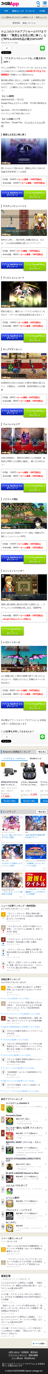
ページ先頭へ (40, 1343)
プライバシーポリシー (17, 1355)
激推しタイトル (29, 22)
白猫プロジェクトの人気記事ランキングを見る (18, 1081)
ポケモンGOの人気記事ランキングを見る (17, 1055)
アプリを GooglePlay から (34, 194)
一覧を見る (41, 751)
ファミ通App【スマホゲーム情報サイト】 (17, 17)
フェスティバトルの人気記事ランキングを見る (18, 1068)
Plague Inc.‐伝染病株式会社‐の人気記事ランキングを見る (21, 1027)
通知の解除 (33, 1355)
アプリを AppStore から (12, 193)
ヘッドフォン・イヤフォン (14, 758)
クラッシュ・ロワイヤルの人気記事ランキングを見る (21, 1091)
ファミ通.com (17, 1358)
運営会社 (34, 1352)
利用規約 (25, 1352)
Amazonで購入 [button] (10, 800)
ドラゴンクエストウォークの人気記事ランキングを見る (21, 1014)
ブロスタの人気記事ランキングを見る (15, 1039)
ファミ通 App (10, 4)
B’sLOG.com (30, 1358)
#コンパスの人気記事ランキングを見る (16, 998)
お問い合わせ (14, 1352)
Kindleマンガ (35, 758)
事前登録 (16, 22)
